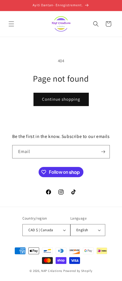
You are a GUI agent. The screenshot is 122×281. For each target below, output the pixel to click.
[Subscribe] (103, 151)
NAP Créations (51, 271)
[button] (11, 24)
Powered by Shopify (77, 271)
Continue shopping (61, 99)
